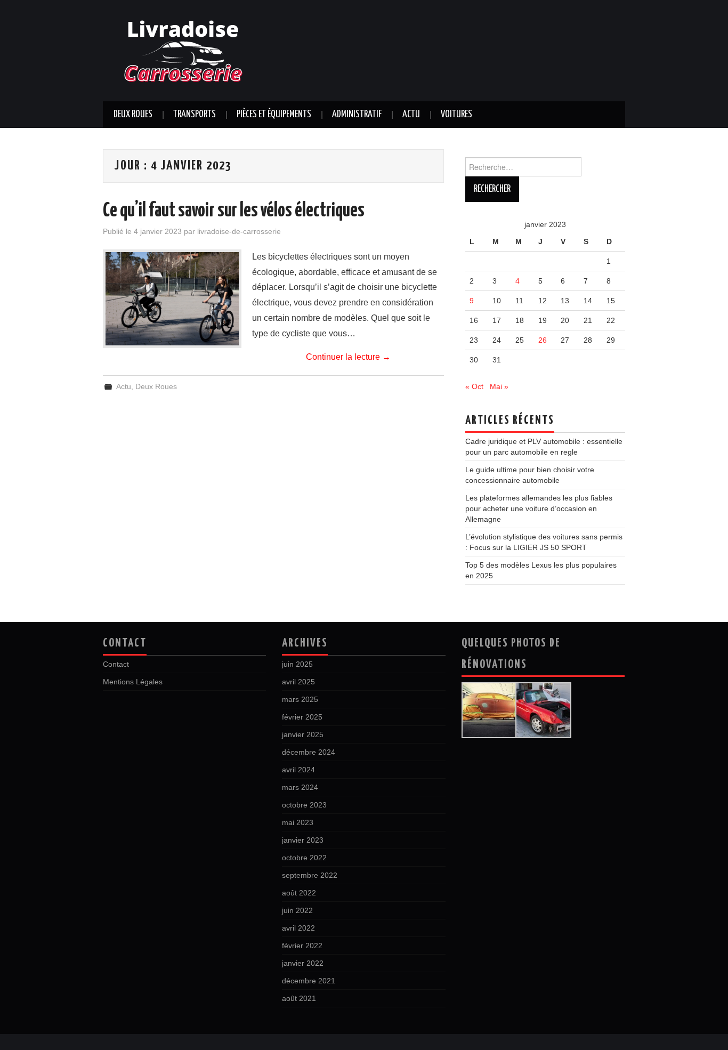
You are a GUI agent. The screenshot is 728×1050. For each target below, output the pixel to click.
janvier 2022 (302, 963)
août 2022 (299, 893)
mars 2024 (300, 787)
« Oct (474, 386)
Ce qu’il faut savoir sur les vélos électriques (234, 211)
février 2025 (302, 717)
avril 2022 (298, 928)
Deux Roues (133, 114)
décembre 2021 (308, 980)
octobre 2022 (304, 857)
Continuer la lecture (348, 356)
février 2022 (302, 945)
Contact (116, 664)
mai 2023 (297, 822)
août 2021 (299, 998)
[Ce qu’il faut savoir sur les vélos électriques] (172, 298)
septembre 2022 (309, 875)
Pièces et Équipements (274, 114)
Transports (194, 114)
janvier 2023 (302, 840)
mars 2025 (300, 699)
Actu (411, 114)
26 (542, 340)
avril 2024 (298, 769)
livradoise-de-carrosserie (239, 231)
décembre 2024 (308, 752)
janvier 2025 (302, 734)
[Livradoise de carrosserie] (183, 49)
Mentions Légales (133, 681)
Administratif (357, 114)
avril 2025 (298, 681)
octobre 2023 (304, 805)
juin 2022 (297, 910)
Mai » (499, 386)
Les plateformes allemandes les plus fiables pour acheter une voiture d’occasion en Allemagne (538, 508)
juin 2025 (297, 664)
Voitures (456, 114)
